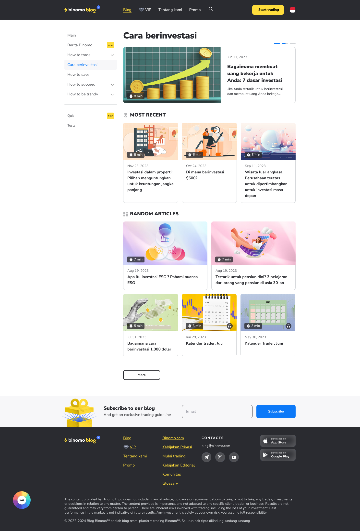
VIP (148, 10)
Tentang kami (170, 10)
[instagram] (220, 457)
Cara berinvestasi (82, 64)
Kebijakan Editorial (178, 465)
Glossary (170, 483)
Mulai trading (174, 456)
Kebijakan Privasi (177, 447)
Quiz (70, 115)
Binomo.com (173, 438)
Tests (71, 125)
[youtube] (234, 457)
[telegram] (206, 457)
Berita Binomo (79, 45)
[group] (209, 75)
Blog (127, 10)
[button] (277, 43)
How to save (78, 74)
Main (71, 35)
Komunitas (172, 474)
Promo (195, 10)
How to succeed (81, 84)
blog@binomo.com (216, 445)
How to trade (79, 55)
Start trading (268, 9)
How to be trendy (82, 94)
